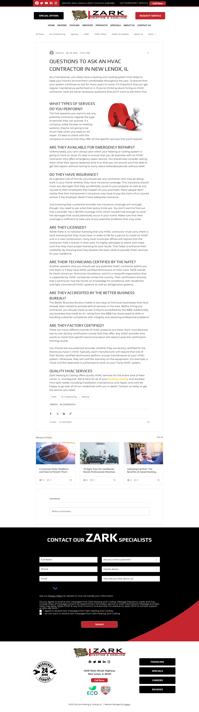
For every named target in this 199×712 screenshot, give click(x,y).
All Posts (40, 34)
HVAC (86, 34)
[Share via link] (70, 413)
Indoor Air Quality (120, 34)
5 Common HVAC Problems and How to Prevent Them (53, 470)
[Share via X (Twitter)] (57, 413)
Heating (74, 34)
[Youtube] (46, 3)
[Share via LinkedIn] (64, 413)
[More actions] (148, 52)
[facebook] (37, 3)
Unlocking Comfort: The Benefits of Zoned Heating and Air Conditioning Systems (143, 470)
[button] (87, 25)
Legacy (127, 704)
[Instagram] (56, 3)
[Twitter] (41, 3)
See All (160, 437)
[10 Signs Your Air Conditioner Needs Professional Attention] (99, 453)
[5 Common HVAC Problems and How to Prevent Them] (55, 453)
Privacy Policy (55, 596)
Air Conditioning (57, 34)
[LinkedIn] (51, 3)
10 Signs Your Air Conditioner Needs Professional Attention (99, 470)
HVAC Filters (100, 34)
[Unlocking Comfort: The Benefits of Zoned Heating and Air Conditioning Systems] (143, 453)
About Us (138, 34)
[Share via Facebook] (50, 413)
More (150, 34)
